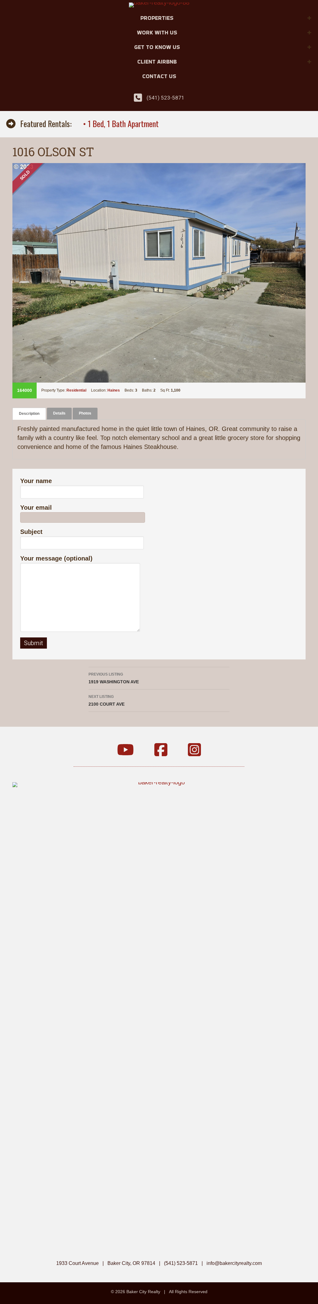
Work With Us (157, 32)
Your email (36, 507)
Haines (113, 390)
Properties (156, 18)
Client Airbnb (157, 61)
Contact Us (159, 76)
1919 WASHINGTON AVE (114, 678)
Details (59, 413)
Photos (85, 413)
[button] (309, 18)
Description (29, 413)
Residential (76, 390)
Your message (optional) (56, 558)
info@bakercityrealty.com (234, 1263)
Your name (36, 480)
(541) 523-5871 (165, 98)
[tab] (29, 413)
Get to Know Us (157, 47)
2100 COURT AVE (107, 700)
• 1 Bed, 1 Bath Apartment (121, 124)
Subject (31, 531)
